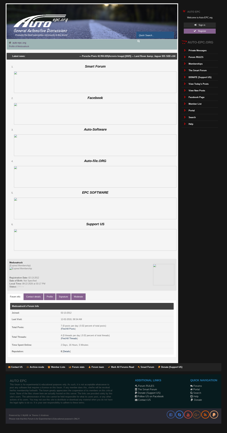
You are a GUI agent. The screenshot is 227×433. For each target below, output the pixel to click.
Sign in (201, 25)
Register (201, 31)
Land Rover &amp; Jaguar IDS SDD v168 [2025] (152, 56)
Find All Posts (68, 329)
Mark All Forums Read (122, 367)
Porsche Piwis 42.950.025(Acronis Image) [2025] (99, 56)
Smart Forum (147, 367)
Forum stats (77, 367)
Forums (197, 385)
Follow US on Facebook (150, 396)
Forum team (97, 367)
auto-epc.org (19, 42)
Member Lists (58, 367)
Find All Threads (69, 338)
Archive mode (36, 367)
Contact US (16, 367)
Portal (196, 389)
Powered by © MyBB (18, 415)
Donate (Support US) (171, 367)
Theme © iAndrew (40, 415)
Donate (197, 399)
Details (66, 351)
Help (195, 396)
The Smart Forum (147, 389)
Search (197, 392)
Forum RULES (145, 385)
